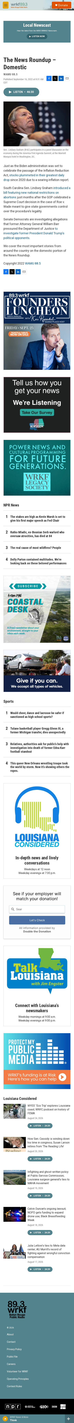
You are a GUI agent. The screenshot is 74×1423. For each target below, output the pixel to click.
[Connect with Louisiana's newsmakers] (37, 972)
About (10, 1334)
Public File (12, 1356)
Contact (11, 1342)
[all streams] (69, 1418)
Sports (8, 701)
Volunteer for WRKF (17, 1371)
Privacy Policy (14, 1349)
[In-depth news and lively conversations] (37, 816)
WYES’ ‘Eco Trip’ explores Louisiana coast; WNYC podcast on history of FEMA (49, 1109)
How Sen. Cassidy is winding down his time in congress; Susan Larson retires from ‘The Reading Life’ (49, 1142)
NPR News (11, 505)
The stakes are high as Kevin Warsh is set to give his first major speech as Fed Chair (37, 518)
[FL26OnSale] (37, 331)
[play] (5, 1418)
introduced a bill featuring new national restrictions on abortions (36, 192)
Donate (63, 5)
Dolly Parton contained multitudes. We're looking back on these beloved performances (38, 561)
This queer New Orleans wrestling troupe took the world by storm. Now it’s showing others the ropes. (39, 767)
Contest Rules (14, 1386)
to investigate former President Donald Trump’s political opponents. (33, 233)
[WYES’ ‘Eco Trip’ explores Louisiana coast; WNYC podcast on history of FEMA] (14, 1111)
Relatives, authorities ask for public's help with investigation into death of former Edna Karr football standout (39, 747)
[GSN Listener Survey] (37, 405)
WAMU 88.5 (33, 263)
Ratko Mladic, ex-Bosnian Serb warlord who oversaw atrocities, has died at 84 (37, 534)
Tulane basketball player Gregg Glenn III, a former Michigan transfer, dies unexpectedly (38, 730)
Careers (11, 1364)
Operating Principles (18, 1379)
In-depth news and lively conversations (36, 860)
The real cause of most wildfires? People (35, 548)
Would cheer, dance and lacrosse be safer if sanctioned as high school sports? (37, 715)
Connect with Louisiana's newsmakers (37, 1008)
